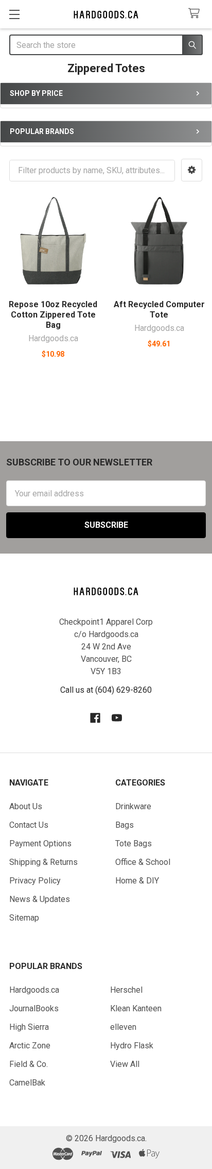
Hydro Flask (131, 1045)
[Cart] (196, 13)
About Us (25, 806)
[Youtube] (117, 718)
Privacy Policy (35, 881)
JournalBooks (34, 1008)
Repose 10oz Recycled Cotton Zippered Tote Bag (53, 314)
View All (124, 1064)
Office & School (142, 862)
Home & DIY (137, 881)
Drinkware (133, 806)
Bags (124, 825)
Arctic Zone (29, 1045)
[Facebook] (95, 718)
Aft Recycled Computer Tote (159, 309)
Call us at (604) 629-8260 (106, 690)
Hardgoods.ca (34, 990)
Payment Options (40, 843)
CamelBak (27, 1083)
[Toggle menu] (14, 14)
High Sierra (29, 1027)
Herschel (126, 990)
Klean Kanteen (136, 1008)
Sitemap (24, 918)
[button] (191, 170)
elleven (123, 1027)
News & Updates (39, 899)
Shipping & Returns (43, 862)
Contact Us (28, 825)
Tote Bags (133, 843)
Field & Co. (28, 1064)
